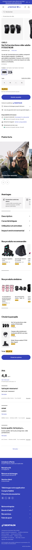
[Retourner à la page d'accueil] (14, 7)
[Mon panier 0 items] (29, 7)
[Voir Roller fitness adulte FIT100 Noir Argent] (5, 343)
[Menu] (3, 7)
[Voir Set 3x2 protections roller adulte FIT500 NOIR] (5, 325)
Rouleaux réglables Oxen (7, 259)
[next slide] (7, 182)
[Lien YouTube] (9, 498)
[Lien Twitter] (6, 498)
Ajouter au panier (16, 97)
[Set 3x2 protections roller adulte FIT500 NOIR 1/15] (12, 29)
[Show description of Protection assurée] (26, 175)
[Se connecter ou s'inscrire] (25, 7)
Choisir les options (16, 357)
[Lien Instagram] (12, 498)
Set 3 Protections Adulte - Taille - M (19, 297)
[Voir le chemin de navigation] (2, 16)
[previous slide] (3, 182)
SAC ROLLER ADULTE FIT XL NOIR (20, 259)
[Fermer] (29, 2)
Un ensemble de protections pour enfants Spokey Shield (6, 299)
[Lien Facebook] (2, 498)
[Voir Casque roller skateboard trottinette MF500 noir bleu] (5, 334)
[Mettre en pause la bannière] (27, 2)
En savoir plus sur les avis (7, 381)
